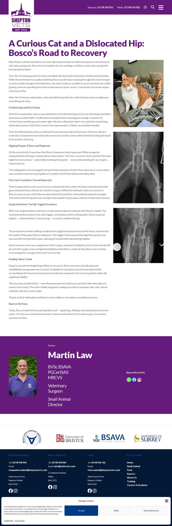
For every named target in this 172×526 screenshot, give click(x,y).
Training (131, 481)
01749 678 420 (132, 7)
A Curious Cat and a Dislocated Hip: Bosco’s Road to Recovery (76, 48)
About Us (132, 477)
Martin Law (70, 355)
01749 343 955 (105, 7)
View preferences (151, 510)
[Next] (158, 438)
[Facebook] (134, 379)
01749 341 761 (98, 462)
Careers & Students (137, 485)
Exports (131, 473)
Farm (129, 470)
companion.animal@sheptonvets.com (28, 470)
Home (130, 462)
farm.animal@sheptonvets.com (104, 470)
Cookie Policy (9, 521)
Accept (81, 510)
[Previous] (13, 438)
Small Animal (133, 466)
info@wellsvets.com (64, 466)
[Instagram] (139, 379)
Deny (116, 510)
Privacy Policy (20, 521)
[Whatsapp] (129, 379)
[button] (166, 501)
